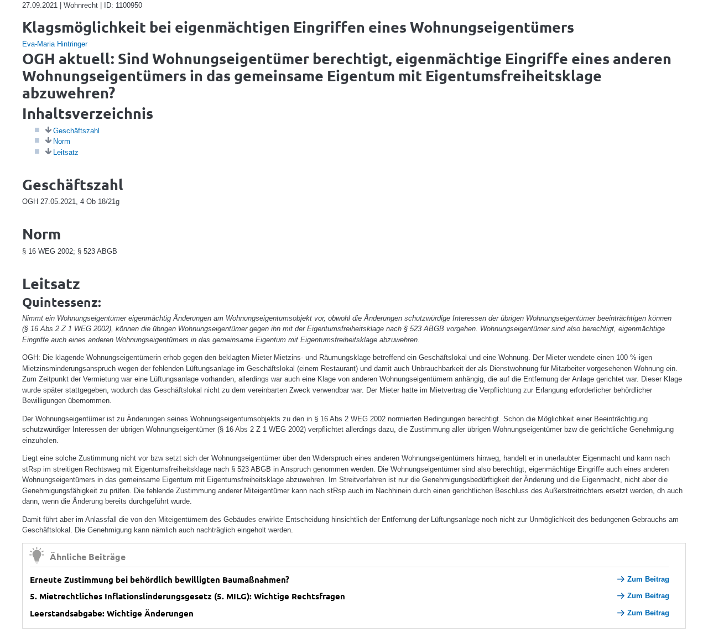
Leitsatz (66, 152)
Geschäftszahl (76, 131)
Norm (61, 141)
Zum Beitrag (648, 579)
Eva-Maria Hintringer (54, 44)
